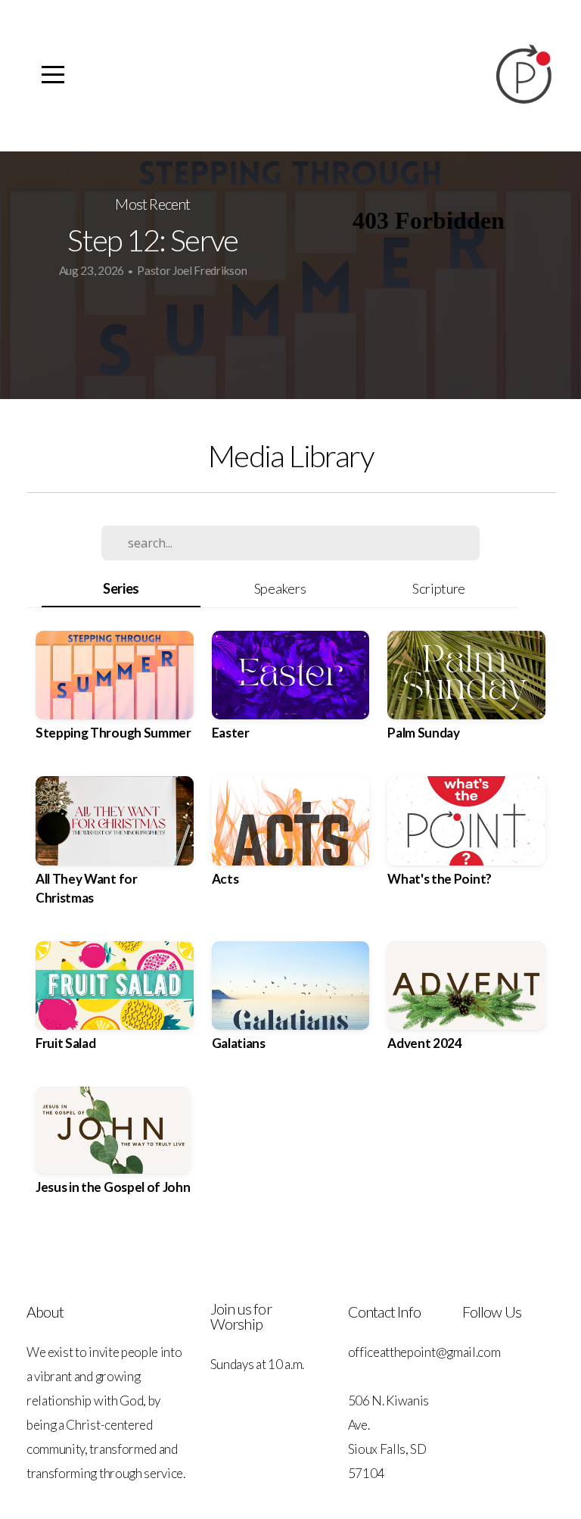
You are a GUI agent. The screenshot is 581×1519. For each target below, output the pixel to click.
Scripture (438, 588)
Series (121, 588)
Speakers (280, 588)
